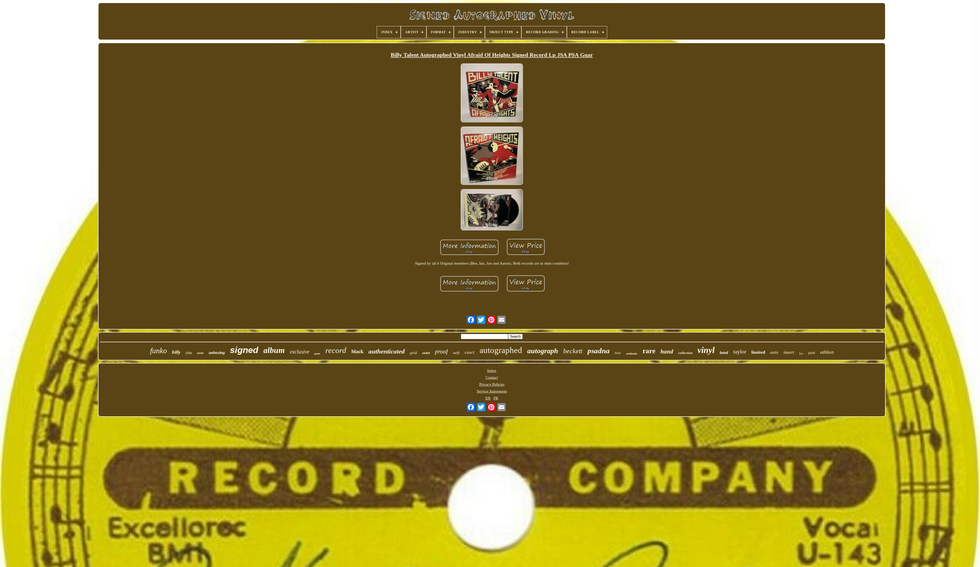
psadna (598, 351)
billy (176, 352)
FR (496, 398)
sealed (426, 353)
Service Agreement (492, 391)
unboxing (217, 352)
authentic (632, 353)
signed (244, 350)
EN (488, 398)
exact (469, 352)
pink (811, 353)
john (189, 353)
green (317, 353)
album (274, 350)
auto (774, 352)
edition (827, 352)
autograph (542, 351)
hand (666, 351)
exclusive (299, 352)
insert (788, 352)
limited (758, 352)
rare (649, 351)
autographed (501, 350)
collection (685, 353)
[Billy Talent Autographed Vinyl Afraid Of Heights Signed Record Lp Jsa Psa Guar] (492, 93)
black (357, 351)
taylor (739, 351)
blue (618, 353)
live (801, 353)
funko (158, 350)
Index (491, 371)
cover (200, 353)
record (335, 350)
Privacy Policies (492, 384)
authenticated (387, 351)
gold (413, 353)
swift (456, 353)
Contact (492, 377)
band (724, 352)
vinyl (706, 350)
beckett (572, 351)
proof (441, 351)
